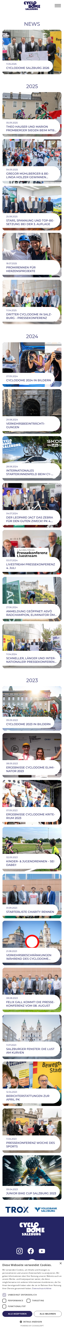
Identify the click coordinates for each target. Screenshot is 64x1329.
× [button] (60, 1263)
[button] (58, 5)
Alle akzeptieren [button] (17, 1313)
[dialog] (32, 1294)
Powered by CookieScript (32, 1325)
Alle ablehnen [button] (48, 1313)
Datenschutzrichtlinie (41, 1288)
